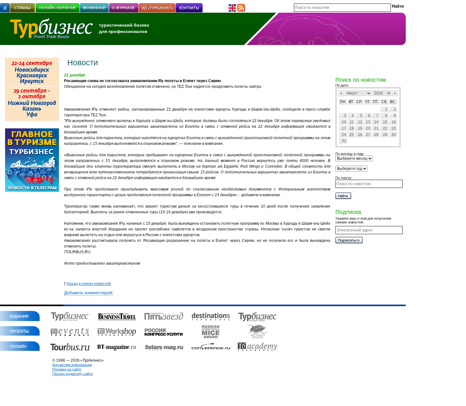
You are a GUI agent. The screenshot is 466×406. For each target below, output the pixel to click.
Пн (343, 102)
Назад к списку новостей (89, 283)
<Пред (341, 93)
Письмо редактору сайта (72, 374)
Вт (351, 102)
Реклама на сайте (66, 369)
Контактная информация (72, 365)
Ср (359, 102)
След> (395, 93)
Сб (384, 102)
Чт (367, 102)
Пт (375, 102)
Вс (392, 102)
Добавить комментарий (88, 292)
